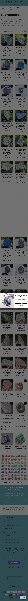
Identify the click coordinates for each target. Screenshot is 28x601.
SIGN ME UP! (21, 303)
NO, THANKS (21, 305)
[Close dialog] (27, 293)
